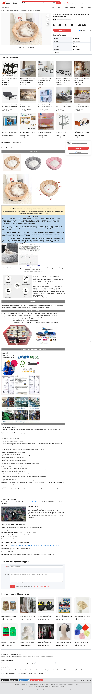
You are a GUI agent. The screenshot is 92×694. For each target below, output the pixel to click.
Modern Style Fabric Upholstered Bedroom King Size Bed (27, 105)
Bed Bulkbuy (42, 673)
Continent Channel (62, 684)
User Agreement (54, 689)
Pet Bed (29, 10)
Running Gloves (32, 545)
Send (12, 586)
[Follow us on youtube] (85, 680)
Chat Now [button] (82, 30)
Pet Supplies (23, 10)
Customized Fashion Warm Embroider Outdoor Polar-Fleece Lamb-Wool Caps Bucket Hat (27, 642)
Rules (89, 7)
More (2, 676)
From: (8, 566)
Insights (76, 684)
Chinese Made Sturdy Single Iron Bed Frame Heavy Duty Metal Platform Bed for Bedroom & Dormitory (64, 79)
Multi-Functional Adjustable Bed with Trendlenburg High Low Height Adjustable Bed (28, 79)
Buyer (59, 7)
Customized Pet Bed (80, 669)
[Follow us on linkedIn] (90, 680)
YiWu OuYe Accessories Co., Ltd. (64, 19)
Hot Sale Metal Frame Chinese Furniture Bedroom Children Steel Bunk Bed (45, 131)
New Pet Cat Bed (22, 673)
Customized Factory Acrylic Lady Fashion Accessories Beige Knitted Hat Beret (82, 616)
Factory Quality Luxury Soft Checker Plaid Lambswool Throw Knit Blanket (46, 642)
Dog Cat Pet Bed (32, 673)
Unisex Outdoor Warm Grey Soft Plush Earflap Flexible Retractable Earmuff (63, 642)
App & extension (73, 7)
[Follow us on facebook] (79, 680)
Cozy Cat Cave (51, 663)
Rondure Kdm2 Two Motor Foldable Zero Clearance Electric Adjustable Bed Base (10, 105)
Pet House (5, 663)
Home (2, 10)
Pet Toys (12, 663)
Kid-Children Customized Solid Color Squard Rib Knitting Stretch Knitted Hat (82, 642)
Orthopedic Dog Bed (36, 10)
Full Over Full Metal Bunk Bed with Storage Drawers (9, 79)
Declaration (61, 689)
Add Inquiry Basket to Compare (26, 47)
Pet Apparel (18, 545)
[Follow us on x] (81, 680)
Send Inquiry (62, 30)
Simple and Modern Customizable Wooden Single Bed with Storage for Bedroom (82, 105)
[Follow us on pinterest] (87, 680)
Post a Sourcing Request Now (41, 586)
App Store (5, 680)
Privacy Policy (68, 689)
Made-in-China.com (40, 686)
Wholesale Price (54, 684)
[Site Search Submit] (58, 2)
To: (8, 570)
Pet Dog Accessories (68, 669)
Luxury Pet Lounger (29, 663)
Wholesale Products (46, 684)
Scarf (45, 545)
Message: (7, 574)
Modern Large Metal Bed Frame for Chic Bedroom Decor (81, 79)
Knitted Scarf (25, 545)
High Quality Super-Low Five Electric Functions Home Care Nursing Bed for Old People (82, 131)
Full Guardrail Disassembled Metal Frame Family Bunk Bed (63, 131)
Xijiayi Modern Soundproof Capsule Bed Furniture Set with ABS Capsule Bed (45, 105)
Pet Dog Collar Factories (41, 669)
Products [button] (24, 3)
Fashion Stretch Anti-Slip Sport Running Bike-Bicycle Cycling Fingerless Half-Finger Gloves (45, 616)
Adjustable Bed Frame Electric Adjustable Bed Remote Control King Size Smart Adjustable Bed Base (64, 105)
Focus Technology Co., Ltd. (36, 689)
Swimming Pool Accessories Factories (11, 669)
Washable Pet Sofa (41, 663)
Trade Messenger (24, 680)
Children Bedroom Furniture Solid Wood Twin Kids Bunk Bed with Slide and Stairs (28, 131)
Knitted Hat (52, 545)
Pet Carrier (19, 663)
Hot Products (16, 684)
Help (66, 7)
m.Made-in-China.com (49, 686)
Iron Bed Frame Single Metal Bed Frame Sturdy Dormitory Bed (45, 79)
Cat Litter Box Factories (27, 669)
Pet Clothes (12, 545)
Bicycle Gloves (39, 545)
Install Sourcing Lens (37, 680)
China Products (24, 684)
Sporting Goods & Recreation (12, 10)
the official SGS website (35, 502)
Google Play (13, 680)
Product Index (70, 684)
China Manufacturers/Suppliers (34, 684)
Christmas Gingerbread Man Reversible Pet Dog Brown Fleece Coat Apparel (8, 616)
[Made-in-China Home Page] (9, 2)
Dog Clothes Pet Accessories (9, 673)
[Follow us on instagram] (83, 680)
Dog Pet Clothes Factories (55, 669)
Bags (48, 545)
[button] (54, 2)
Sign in (89, 3)
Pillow (57, 545)
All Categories (6, 7)
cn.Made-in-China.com (59, 686)
